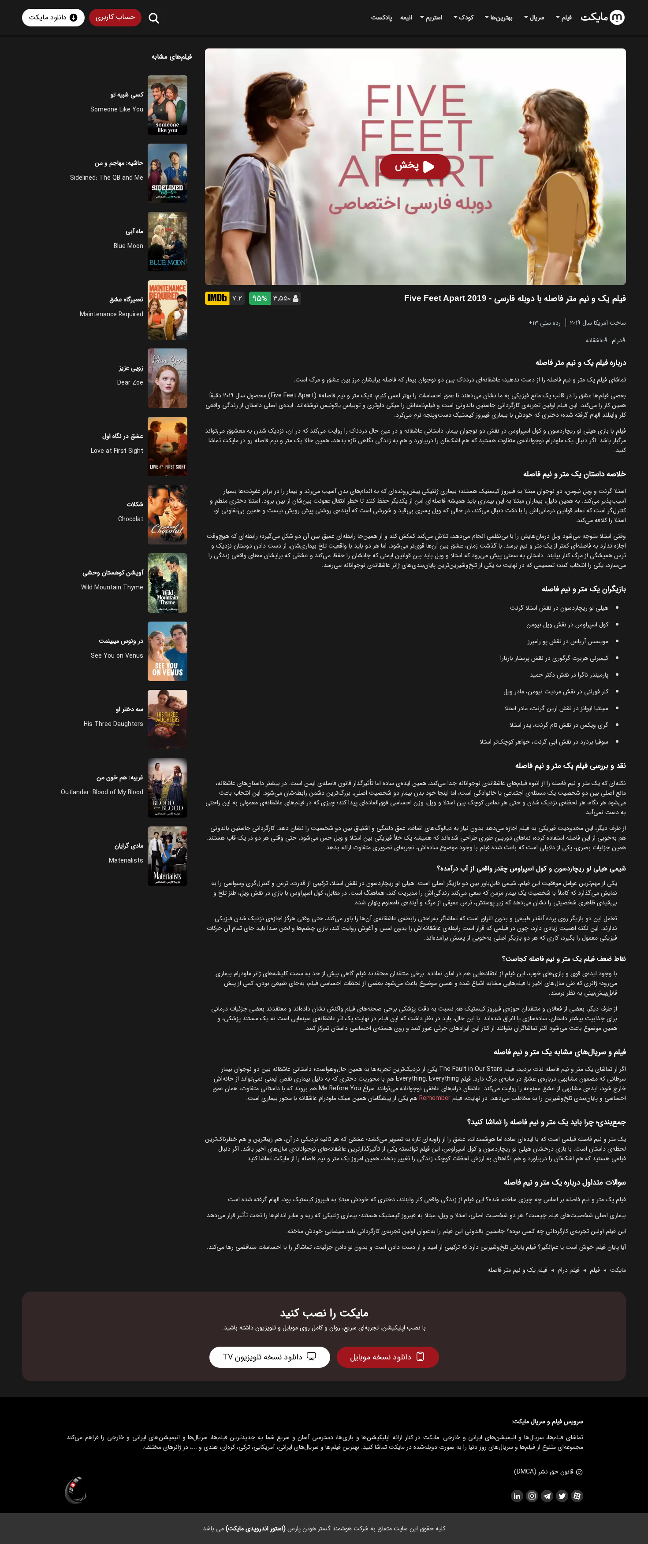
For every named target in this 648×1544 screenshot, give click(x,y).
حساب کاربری (115, 16)
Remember (435, 1098)
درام (617, 340)
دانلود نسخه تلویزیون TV (262, 1357)
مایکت (618, 1270)
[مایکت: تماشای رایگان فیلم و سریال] (603, 17)
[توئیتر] (561, 1496)
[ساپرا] (76, 1491)
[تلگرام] (546, 1496)
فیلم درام (569, 1270)
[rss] (516, 1496)
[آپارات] (576, 1496)
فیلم (595, 1270)
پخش (407, 165)
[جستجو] (154, 18)
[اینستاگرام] (531, 1496)
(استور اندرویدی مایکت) (256, 1528)
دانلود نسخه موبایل (380, 1357)
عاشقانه (595, 340)
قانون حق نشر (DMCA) (544, 1472)
